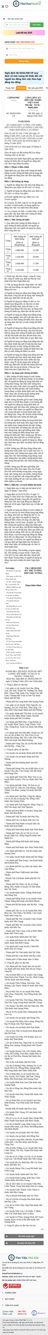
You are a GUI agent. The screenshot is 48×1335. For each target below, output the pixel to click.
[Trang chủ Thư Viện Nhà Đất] (4, 19)
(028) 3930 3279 (23, 1280)
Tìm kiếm (36, 25)
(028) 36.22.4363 (15, 1277)
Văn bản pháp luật (15, 19)
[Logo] (11, 1257)
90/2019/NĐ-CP (25, 494)
